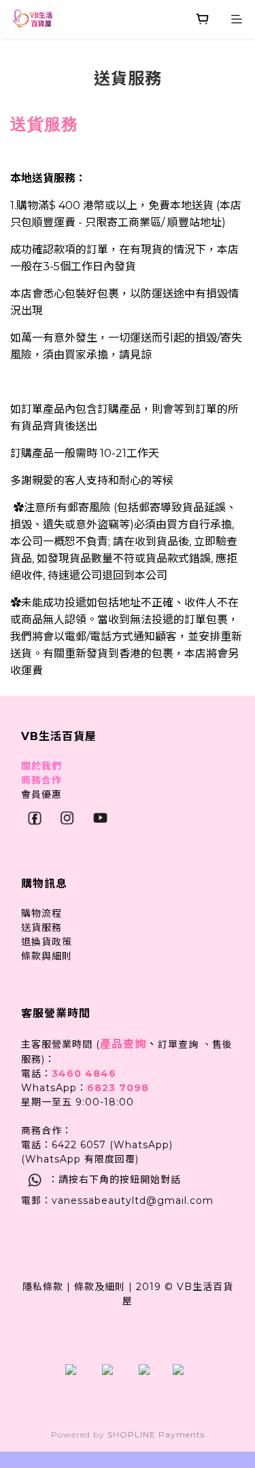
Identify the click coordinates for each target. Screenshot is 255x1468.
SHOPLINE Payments (156, 1434)
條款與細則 (46, 956)
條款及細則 (99, 1287)
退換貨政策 (46, 942)
